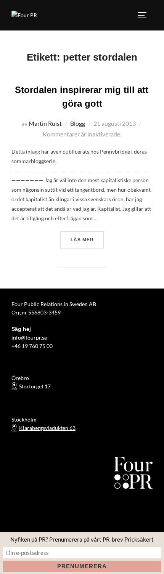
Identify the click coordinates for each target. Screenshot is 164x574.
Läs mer (87, 239)
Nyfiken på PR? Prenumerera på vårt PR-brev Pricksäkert (82, 539)
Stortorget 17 (35, 386)
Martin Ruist (45, 123)
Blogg (77, 123)
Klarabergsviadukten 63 (47, 428)
